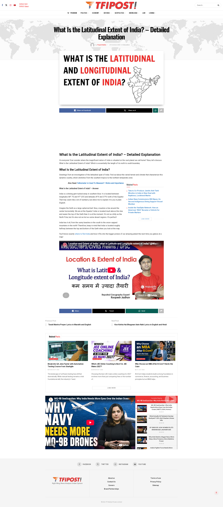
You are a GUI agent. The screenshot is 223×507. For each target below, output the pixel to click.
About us (111, 478)
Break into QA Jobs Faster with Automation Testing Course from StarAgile (66, 365)
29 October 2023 (114, 45)
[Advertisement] (111, 133)
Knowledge (133, 13)
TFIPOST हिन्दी (23, 4)
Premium (73, 13)
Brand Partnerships (111, 489)
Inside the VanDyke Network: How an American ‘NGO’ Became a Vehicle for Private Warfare (143, 210)
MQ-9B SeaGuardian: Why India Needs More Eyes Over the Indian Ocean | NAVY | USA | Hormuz (172, 400)
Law (143, 13)
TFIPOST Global (23, 6)
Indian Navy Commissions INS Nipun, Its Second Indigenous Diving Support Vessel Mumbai (145, 201)
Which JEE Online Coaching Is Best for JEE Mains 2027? (109, 365)
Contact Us (111, 482)
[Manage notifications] (216, 492)
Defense (107, 13)
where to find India (82, 234)
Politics (84, 13)
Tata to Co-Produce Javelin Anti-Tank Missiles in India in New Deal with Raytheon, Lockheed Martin (143, 193)
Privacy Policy (155, 482)
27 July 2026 (140, 370)
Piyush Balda (101, 45)
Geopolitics (119, 13)
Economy (95, 13)
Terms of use (156, 478)
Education (126, 45)
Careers (111, 485)
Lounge (151, 13)
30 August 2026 (54, 370)
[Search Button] (218, 5)
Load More (145, 219)
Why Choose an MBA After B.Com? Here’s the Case (154, 365)
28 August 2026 (97, 370)
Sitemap (155, 485)
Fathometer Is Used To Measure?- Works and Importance (100, 183)
